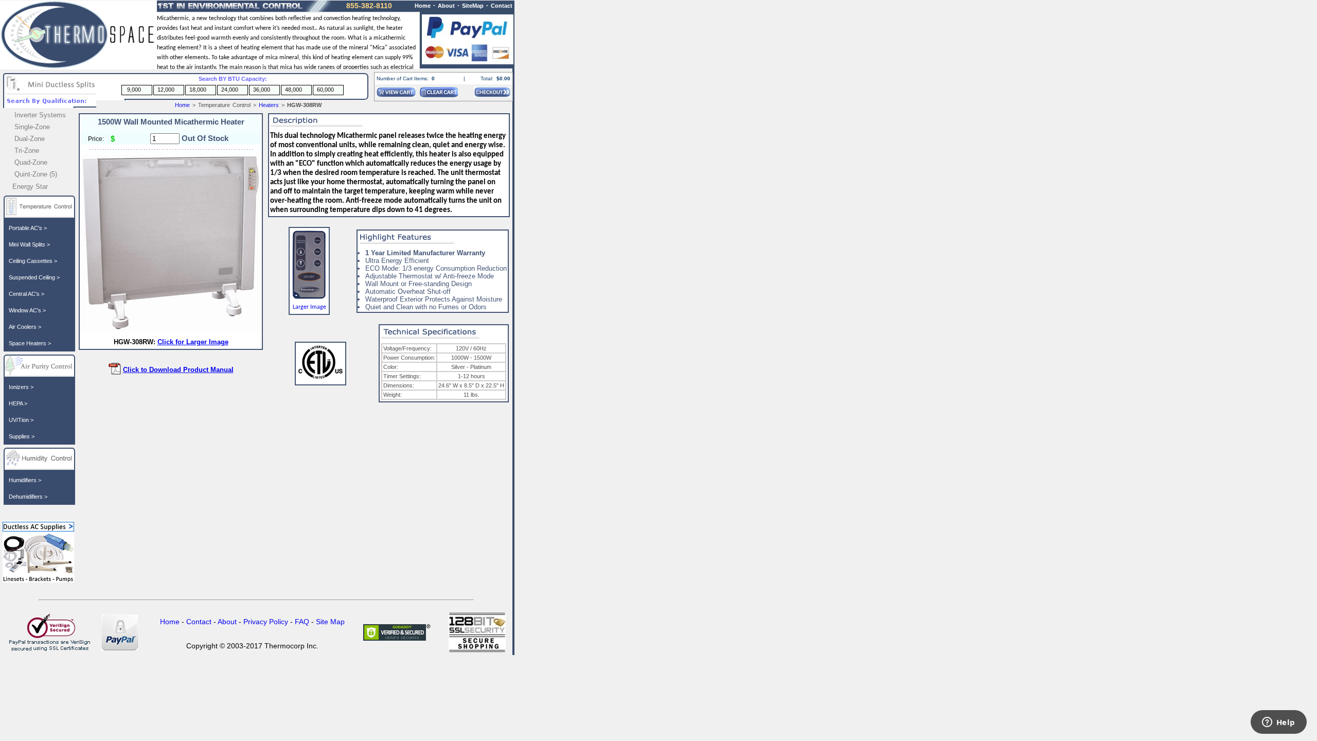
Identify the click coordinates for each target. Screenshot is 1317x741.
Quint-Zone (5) (35, 174)
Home (182, 105)
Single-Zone (32, 127)
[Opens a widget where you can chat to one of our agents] (1278, 723)
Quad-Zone (30, 162)
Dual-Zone (29, 139)
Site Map (330, 621)
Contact (501, 6)
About (446, 6)
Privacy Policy (265, 621)
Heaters (269, 105)
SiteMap (473, 6)
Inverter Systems (40, 115)
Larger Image (309, 307)
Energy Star (30, 186)
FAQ (302, 621)
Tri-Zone (26, 150)
